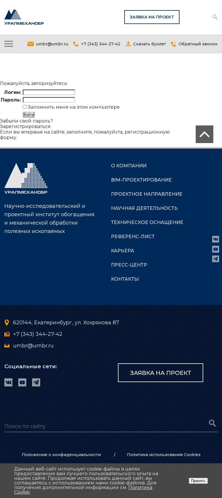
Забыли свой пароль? (26, 121)
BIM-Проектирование (141, 180)
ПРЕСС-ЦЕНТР (129, 265)
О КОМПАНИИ (129, 166)
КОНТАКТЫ (125, 279)
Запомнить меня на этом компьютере (73, 107)
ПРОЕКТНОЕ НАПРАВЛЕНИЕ (146, 194)
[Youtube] (215, 249)
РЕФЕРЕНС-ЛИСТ (133, 236)
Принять (198, 481)
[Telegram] (215, 259)
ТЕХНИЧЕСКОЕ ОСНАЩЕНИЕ (147, 222)
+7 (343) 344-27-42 (100, 44)
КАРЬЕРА (122, 250)
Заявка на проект (152, 17)
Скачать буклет (149, 44)
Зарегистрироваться (25, 126)
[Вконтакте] (215, 239)
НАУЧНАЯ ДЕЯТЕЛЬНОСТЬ (144, 208)
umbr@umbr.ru (52, 44)
